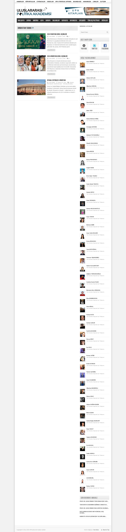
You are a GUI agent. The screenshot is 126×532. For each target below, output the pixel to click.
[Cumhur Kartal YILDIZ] (82, 287)
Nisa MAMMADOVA (91, 298)
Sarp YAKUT (89, 429)
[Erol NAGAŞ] (82, 451)
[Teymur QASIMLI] (82, 377)
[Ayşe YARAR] (82, 222)
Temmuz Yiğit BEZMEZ (92, 257)
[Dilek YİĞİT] (82, 116)
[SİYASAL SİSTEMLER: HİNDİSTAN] (31, 96)
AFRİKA (29, 20)
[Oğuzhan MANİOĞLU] (82, 394)
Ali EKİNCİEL (90, 478)
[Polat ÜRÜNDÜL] (82, 206)
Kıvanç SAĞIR (90, 355)
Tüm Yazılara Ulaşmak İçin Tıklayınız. (95, 63)
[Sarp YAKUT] (82, 434)
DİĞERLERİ (105, 20)
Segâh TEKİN (90, 167)
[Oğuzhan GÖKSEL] (82, 91)
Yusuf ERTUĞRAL (91, 249)
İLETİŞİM (103, 1)
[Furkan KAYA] (82, 320)
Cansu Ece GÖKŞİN (91, 461)
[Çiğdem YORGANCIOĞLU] (82, 279)
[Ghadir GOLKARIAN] (82, 149)
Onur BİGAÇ (89, 306)
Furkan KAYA (90, 314)
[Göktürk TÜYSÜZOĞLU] (82, 140)
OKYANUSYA (73, 20)
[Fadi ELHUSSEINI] (82, 336)
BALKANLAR (56, 20)
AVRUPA (48, 20)
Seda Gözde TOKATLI (92, 184)
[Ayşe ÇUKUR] (82, 475)
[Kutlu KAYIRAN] (82, 369)
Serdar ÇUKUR (90, 323)
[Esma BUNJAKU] (82, 247)
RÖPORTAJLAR (30, 1)
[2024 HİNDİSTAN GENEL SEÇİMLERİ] (31, 72)
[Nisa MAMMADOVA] (82, 304)
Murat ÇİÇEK (90, 412)
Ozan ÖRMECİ (90, 61)
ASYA (42, 20)
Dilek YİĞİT (89, 110)
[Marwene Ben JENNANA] (82, 296)
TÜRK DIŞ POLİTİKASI (94, 20)
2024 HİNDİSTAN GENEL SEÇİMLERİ (57, 56)
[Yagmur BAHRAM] (82, 442)
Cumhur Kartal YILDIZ (92, 282)
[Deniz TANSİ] (82, 75)
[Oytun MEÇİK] (82, 157)
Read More (51, 50)
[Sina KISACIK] (82, 108)
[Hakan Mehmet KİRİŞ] (82, 124)
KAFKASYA (65, 20)
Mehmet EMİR (90, 225)
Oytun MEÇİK (90, 151)
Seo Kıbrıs (96, 530)
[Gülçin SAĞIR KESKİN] (82, 410)
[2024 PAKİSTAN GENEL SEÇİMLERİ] (31, 50)
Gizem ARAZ (90, 396)
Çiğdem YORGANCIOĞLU (93, 274)
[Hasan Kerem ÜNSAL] (82, 100)
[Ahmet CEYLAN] (82, 83)
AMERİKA (35, 20)
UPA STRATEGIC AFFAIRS (63, 1)
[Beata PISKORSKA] (82, 165)
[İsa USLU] (82, 353)
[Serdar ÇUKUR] (82, 328)
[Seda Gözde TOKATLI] (82, 189)
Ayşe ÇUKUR (90, 470)
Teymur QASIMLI (91, 372)
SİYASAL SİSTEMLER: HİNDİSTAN (56, 80)
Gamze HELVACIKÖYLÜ (93, 208)
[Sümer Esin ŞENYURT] (82, 271)
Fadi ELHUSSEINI (91, 331)
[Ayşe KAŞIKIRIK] (82, 385)
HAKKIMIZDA (87, 1)
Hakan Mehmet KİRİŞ (92, 119)
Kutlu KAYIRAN (90, 363)
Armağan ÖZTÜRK (91, 127)
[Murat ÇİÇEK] (82, 418)
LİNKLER (95, 1)
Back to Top (106, 530)
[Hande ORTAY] (82, 198)
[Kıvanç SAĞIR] (82, 361)
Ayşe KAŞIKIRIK (91, 380)
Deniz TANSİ (89, 70)
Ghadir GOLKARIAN (92, 143)
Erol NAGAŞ (89, 445)
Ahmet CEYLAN (90, 78)
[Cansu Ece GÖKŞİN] (82, 467)
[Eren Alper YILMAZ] (82, 181)
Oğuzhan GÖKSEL (91, 86)
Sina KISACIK (90, 102)
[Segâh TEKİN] (82, 173)
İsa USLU (89, 347)
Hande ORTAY (90, 192)
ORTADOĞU (82, 20)
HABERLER (20, 1)
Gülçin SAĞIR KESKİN (92, 404)
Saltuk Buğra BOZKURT (93, 421)
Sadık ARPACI (90, 453)
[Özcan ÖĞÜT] (82, 345)
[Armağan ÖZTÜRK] (82, 132)
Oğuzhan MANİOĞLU (92, 388)
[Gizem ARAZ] (82, 402)
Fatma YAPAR (90, 486)
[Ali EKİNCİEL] (82, 483)
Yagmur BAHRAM (91, 437)
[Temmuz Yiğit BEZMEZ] (82, 263)
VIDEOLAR (50, 1)
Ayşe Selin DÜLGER (92, 233)
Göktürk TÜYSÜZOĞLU (92, 135)
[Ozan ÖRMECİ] (82, 67)
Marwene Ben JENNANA (93, 290)
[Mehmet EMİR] (82, 230)
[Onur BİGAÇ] (82, 312)
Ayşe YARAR (90, 216)
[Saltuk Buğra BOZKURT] (82, 426)
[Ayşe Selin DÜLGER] (82, 238)
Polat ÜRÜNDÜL (91, 200)
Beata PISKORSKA (91, 159)
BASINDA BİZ (77, 1)
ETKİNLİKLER (41, 1)
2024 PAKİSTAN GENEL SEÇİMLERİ (57, 34)
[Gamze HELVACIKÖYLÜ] (82, 214)
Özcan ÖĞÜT (90, 339)
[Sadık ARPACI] (82, 459)
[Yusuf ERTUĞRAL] (82, 255)
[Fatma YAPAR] (82, 491)
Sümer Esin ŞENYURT (92, 265)
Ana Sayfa (21, 20)
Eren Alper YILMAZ (91, 176)
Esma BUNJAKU (91, 241)
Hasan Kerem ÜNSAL (92, 94)
